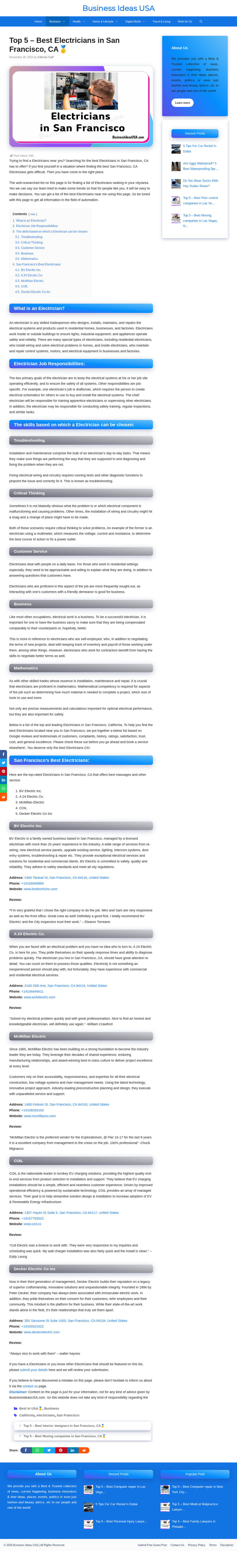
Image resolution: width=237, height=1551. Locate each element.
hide (32, 214)
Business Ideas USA (118, 8)
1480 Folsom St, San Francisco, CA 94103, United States (66, 1104)
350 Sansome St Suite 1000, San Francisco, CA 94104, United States (75, 1321)
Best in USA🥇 (30, 1408)
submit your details (34, 1370)
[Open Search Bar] (201, 21)
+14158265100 (32, 1110)
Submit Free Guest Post (152, 1545)
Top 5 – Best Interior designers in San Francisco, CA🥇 (64, 1426)
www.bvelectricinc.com (40, 889)
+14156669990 (32, 883)
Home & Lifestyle (103, 21)
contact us (30, 1386)
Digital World (133, 21)
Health (77, 21)
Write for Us (185, 21)
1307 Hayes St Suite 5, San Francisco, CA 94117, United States (71, 1213)
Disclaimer (226, 1545)
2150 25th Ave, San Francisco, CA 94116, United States (65, 986)
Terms (213, 1545)
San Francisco (68, 1415)
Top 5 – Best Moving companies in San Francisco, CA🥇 (65, 1436)
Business (55, 21)
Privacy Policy (196, 1545)
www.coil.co (32, 1224)
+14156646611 (32, 991)
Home (38, 21)
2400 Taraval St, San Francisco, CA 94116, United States (66, 878)
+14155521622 (32, 1326)
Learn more (182, 102)
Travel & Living (161, 21)
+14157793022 (32, 1218)
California (27, 1415)
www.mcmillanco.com (40, 1116)
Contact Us (177, 1545)
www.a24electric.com (39, 997)
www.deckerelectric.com (42, 1332)
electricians (45, 1415)
